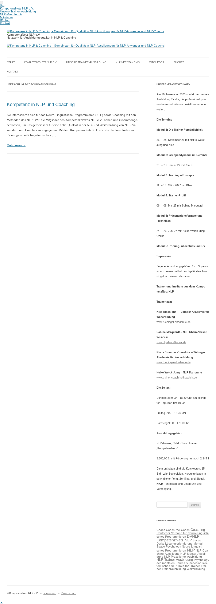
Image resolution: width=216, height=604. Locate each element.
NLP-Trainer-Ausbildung (175, 559)
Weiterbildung (196, 568)
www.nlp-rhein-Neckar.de (171, 342)
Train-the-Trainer (188, 566)
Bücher (179, 62)
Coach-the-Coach (178, 530)
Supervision (193, 563)
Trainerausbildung (174, 568)
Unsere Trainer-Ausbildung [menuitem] (18, 11)
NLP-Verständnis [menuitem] (11, 14)
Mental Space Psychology (179, 545)
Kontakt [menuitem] (5, 23)
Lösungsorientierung (179, 543)
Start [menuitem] (3, 5)
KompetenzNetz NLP (174, 540)
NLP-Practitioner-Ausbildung (183, 556)
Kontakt (12, 71)
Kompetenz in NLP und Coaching (41, 104)
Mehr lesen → (16, 145)
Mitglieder (156, 62)
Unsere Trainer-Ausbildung (86, 62)
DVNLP (193, 536)
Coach (161, 530)
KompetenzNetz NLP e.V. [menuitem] (17, 8)
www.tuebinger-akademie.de (173, 321)
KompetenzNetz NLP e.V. (40, 62)
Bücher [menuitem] (4, 20)
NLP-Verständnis (128, 62)
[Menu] (1, 2)
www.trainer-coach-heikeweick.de (177, 377)
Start (11, 62)
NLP (191, 550)
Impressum (49, 593)
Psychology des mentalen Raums (183, 561)
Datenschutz (68, 593)
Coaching (197, 530)
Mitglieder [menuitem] (6, 17)
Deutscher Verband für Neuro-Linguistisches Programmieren (183, 534)
